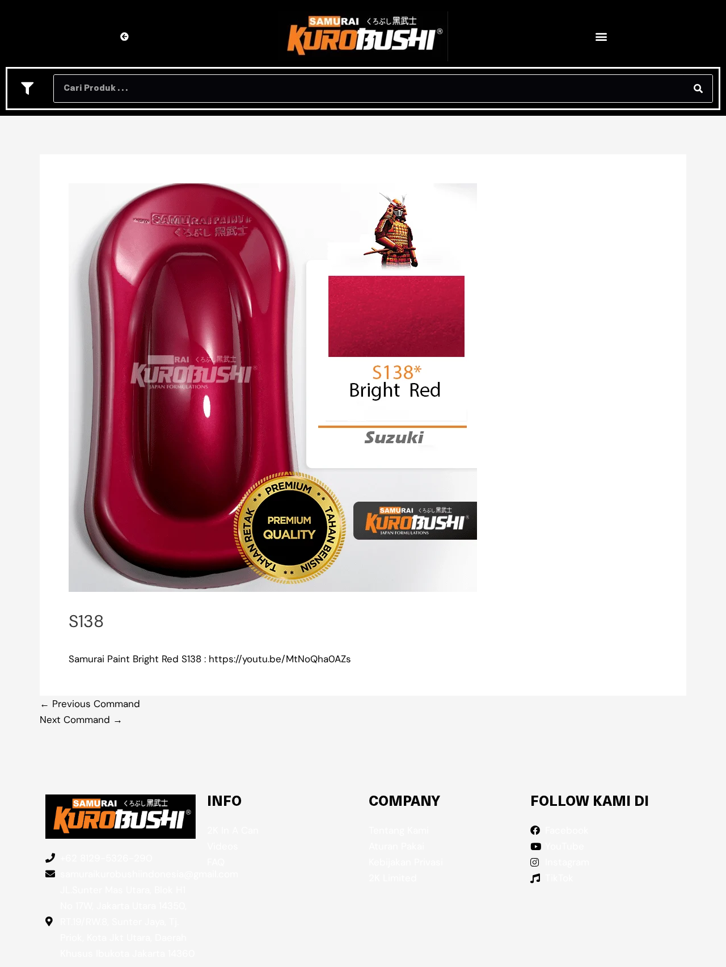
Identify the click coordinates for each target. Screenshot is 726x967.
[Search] (698, 88)
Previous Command (90, 703)
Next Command (81, 719)
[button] (601, 36)
